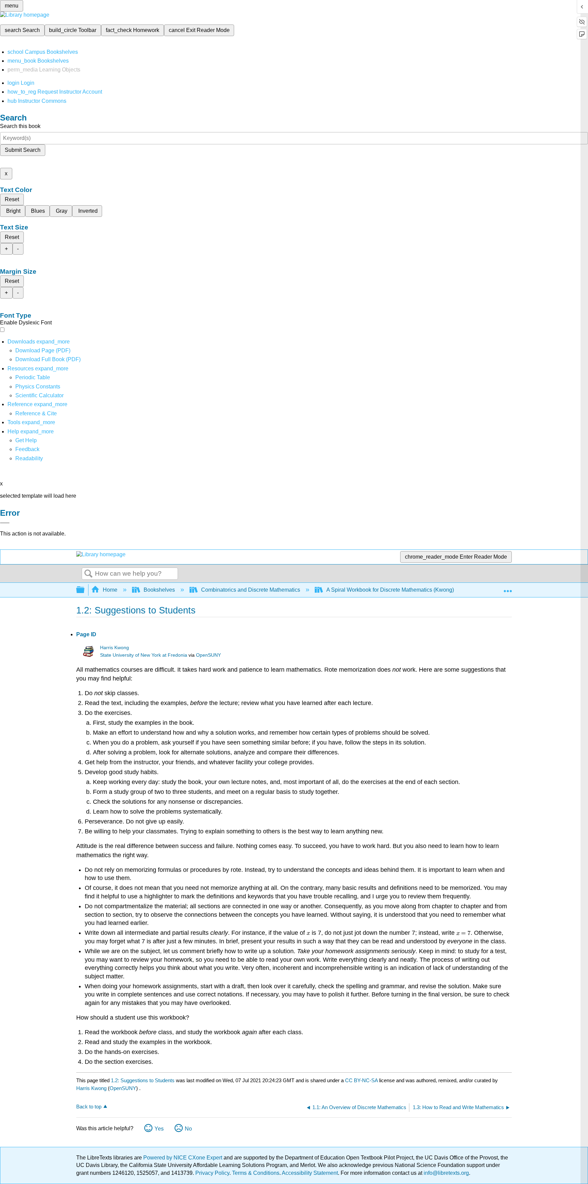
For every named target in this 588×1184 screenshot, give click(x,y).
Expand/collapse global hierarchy (84, 590)
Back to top (88, 1106)
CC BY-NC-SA (362, 1080)
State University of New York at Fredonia (143, 655)
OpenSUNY (208, 655)
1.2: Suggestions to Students (143, 1080)
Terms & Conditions (255, 1173)
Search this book (20, 126)
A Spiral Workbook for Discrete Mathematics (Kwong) (390, 590)
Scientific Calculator (39, 395)
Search (88, 574)
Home (110, 590)
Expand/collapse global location (508, 588)
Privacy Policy (212, 1173)
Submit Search (22, 150)
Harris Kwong (114, 647)
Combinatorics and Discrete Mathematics (250, 590)
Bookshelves (159, 590)
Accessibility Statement (310, 1173)
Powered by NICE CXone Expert (183, 1158)
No (188, 1129)
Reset (12, 199)
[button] (27, 449)
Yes (159, 1129)
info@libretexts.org (445, 1173)
